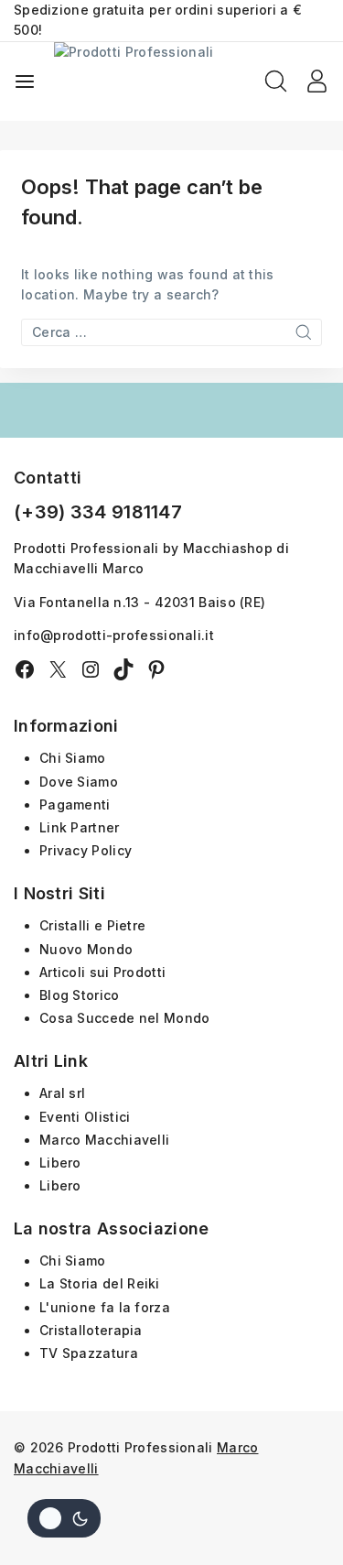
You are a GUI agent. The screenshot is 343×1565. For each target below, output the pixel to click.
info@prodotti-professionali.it (114, 635)
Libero (60, 1162)
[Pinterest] (156, 669)
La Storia (70, 1283)
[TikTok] (123, 669)
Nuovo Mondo (86, 949)
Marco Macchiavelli (104, 1139)
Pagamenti (75, 804)
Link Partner (79, 827)
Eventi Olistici (85, 1117)
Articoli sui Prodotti (102, 972)
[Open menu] (25, 81)
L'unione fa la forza (104, 1307)
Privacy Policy (85, 850)
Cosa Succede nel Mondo (124, 1018)
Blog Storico (79, 995)
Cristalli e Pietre (92, 925)
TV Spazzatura (88, 1353)
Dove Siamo (78, 781)
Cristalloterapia (91, 1330)
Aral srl (62, 1093)
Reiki (143, 1283)
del (114, 1283)
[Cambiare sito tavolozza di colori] (64, 1518)
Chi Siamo (72, 758)
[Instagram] (91, 669)
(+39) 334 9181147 (98, 512)
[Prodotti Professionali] (159, 81)
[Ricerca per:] (171, 332)
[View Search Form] (275, 81)
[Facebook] (25, 669)
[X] (58, 669)
